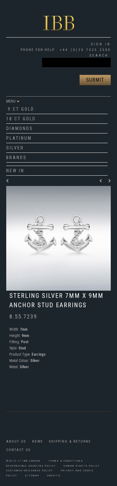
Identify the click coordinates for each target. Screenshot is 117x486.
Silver (15, 147)
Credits (54, 475)
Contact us (18, 450)
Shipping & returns (70, 441)
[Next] (109, 181)
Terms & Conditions (65, 460)
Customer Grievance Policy (29, 470)
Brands (16, 157)
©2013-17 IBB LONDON (23, 460)
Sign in (101, 44)
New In (15, 170)
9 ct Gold (21, 109)
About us (16, 441)
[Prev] (102, 181)
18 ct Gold (21, 118)
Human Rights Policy (82, 465)
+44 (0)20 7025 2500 (84, 50)
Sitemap (32, 475)
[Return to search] (7, 181)
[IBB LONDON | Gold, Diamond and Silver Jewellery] (58, 18)
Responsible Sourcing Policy (31, 465)
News (37, 441)
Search (99, 55)
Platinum (19, 138)
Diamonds (19, 128)
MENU (11, 101)
